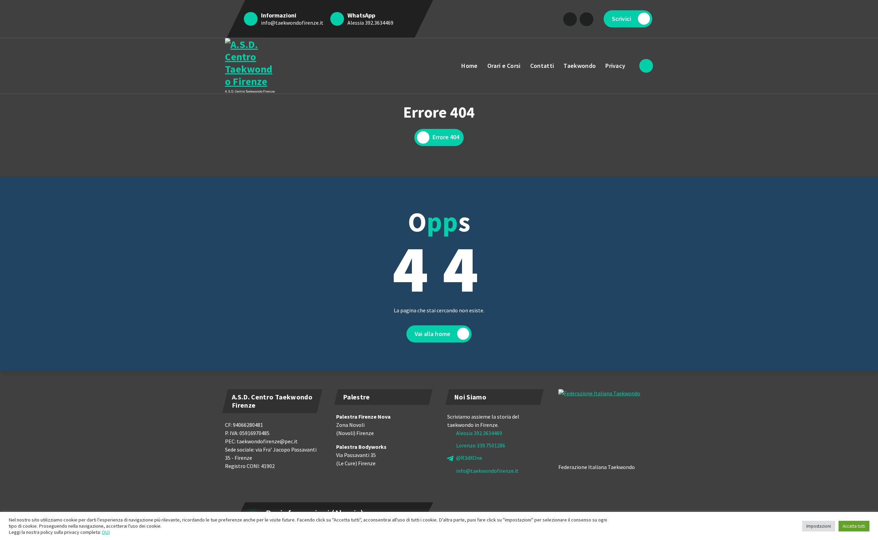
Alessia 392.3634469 (370, 22)
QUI (106, 532)
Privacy (615, 66)
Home (469, 66)
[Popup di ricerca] (646, 66)
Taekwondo (579, 66)
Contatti (542, 66)
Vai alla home (432, 334)
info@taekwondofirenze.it (292, 22)
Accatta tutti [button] (854, 526)
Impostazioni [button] (818, 526)
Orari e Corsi (504, 66)
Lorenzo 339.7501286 (480, 445)
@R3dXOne (469, 457)
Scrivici (621, 19)
